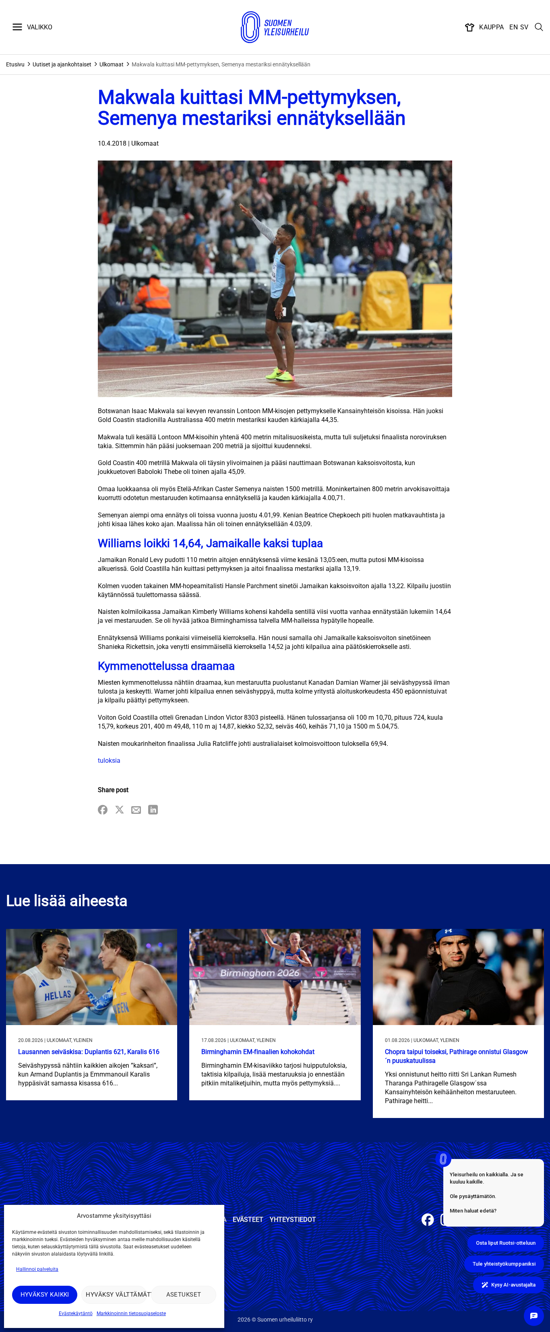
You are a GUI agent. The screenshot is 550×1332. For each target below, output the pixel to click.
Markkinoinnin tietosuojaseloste (131, 1313)
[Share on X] (119, 810)
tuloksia (109, 760)
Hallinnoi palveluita (37, 1269)
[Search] (539, 27)
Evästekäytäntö (76, 1313)
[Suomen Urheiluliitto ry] (275, 27)
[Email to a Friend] (136, 810)
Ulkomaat (111, 64)
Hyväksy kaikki (45, 1294)
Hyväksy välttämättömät (116, 1294)
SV (524, 27)
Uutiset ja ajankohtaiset (62, 64)
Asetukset (183, 1294)
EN (513, 27)
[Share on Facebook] (103, 810)
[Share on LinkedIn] (153, 810)
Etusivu (15, 64)
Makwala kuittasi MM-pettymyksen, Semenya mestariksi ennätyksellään (221, 64)
